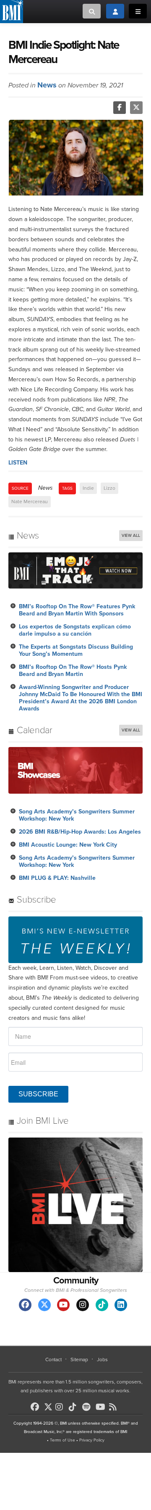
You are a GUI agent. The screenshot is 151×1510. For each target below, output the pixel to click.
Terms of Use (62, 1440)
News (47, 85)
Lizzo (109, 488)
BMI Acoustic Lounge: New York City (68, 844)
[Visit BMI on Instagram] (82, 1305)
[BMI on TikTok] (75, 1407)
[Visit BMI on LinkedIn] (121, 1305)
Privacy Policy (91, 1440)
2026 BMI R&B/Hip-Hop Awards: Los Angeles (80, 831)
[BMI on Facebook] (36, 1407)
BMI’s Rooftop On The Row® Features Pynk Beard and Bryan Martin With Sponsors (77, 610)
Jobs (102, 1359)
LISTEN (17, 462)
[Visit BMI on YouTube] (63, 1305)
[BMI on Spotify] (88, 1407)
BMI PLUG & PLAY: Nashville (57, 878)
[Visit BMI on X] (44, 1305)
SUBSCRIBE (38, 1094)
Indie (88, 488)
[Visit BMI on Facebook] (25, 1305)
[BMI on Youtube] (101, 1407)
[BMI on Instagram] (61, 1407)
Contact (53, 1359)
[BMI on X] (49, 1405)
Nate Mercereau (29, 501)
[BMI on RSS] (115, 1407)
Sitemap (79, 1359)
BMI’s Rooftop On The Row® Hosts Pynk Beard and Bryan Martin (73, 670)
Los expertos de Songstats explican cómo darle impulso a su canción (75, 630)
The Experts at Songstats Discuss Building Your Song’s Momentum (76, 650)
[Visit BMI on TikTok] (102, 1305)
